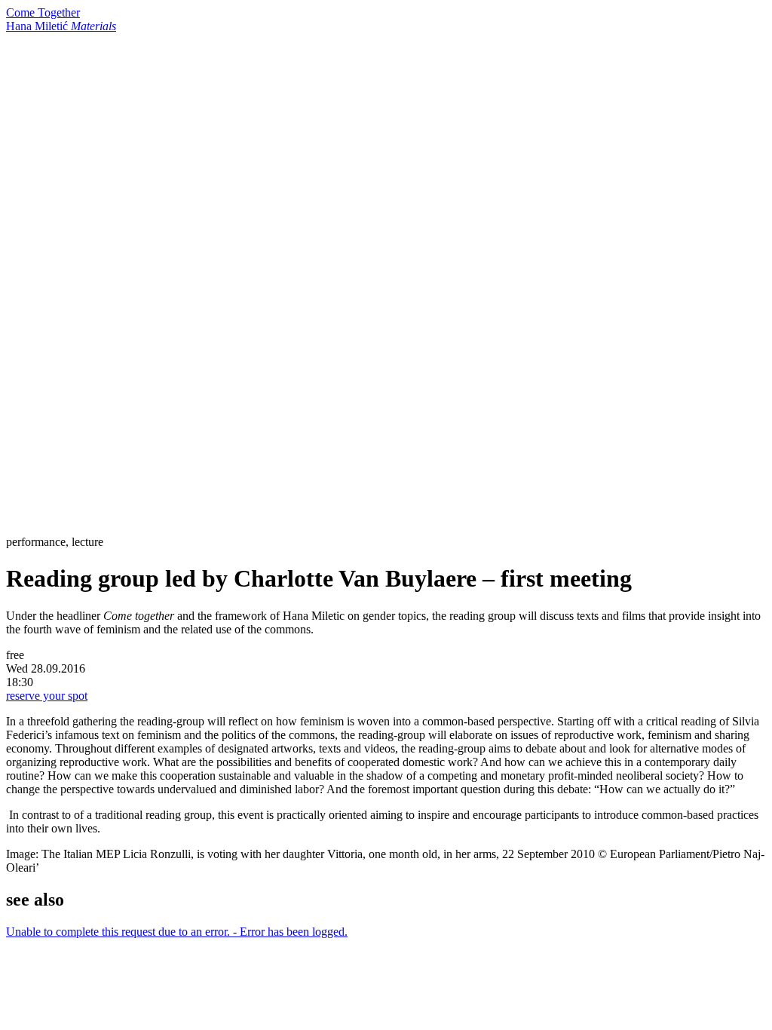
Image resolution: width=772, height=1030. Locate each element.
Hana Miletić (61, 26)
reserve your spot (46, 695)
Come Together (43, 12)
